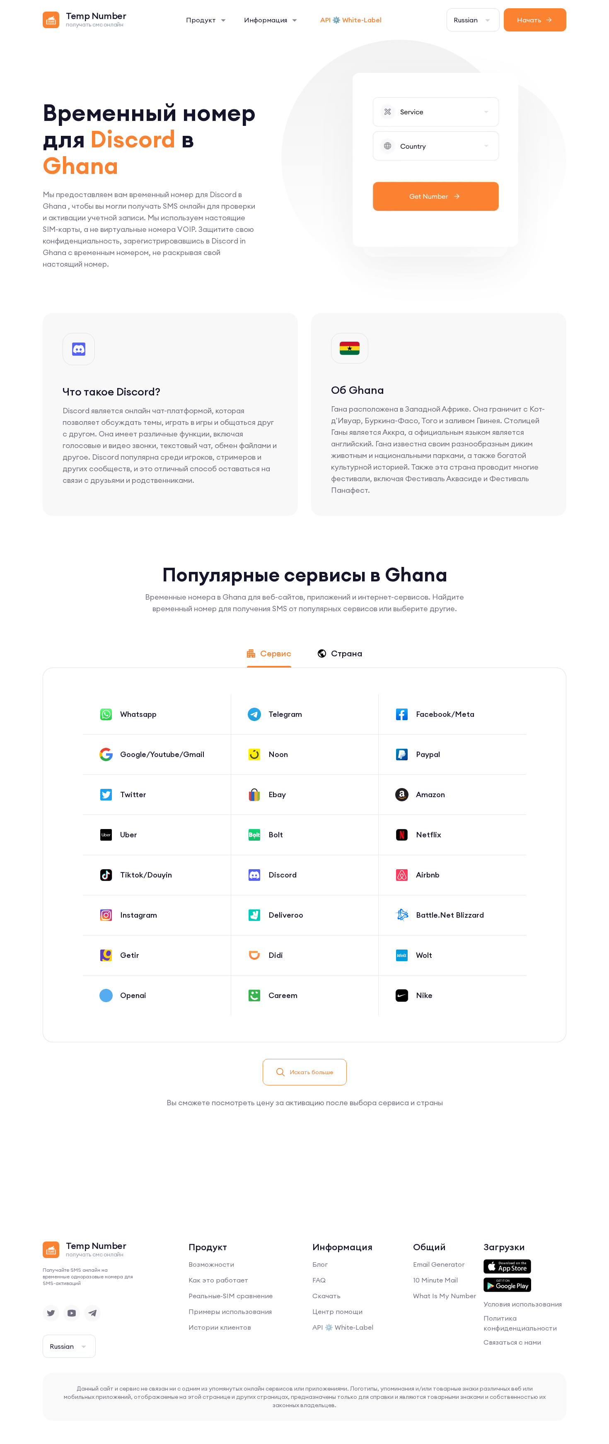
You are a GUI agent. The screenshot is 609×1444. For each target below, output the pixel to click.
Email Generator (438, 1264)
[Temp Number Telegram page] (92, 1313)
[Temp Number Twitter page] (51, 1313)
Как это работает (218, 1280)
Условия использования (522, 1304)
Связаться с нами (512, 1342)
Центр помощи (337, 1311)
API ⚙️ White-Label (351, 20)
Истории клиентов (219, 1327)
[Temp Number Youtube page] (71, 1313)
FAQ (319, 1280)
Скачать (326, 1296)
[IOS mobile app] (507, 1266)
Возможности (211, 1264)
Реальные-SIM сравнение (230, 1296)
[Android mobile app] (507, 1285)
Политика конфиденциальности (520, 1323)
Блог (320, 1264)
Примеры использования (230, 1311)
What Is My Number (444, 1296)
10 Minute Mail (435, 1280)
